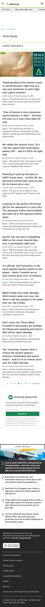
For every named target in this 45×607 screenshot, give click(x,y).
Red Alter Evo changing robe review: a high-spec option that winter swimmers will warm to (22, 491)
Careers (6, 581)
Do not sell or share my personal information (21, 592)
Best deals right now (23, 9)
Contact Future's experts (12, 560)
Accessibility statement (12, 576)
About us (6, 586)
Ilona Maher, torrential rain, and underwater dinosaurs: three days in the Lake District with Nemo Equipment (23, 479)
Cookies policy (8, 571)
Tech (2, 29)
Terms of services (29, 418)
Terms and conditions (11, 555)
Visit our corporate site (21, 538)
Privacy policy (8, 565)
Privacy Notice (31, 420)
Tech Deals (11, 29)
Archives (35, 384)
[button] (3, 3)
